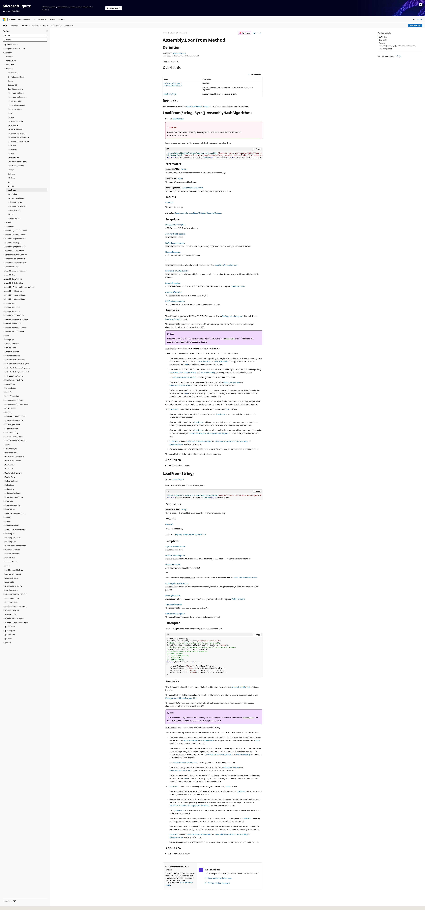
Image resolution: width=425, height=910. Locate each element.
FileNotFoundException (175, 243)
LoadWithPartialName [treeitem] (16, 198)
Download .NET (415, 25)
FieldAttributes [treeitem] (9, 408)
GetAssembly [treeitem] (13, 85)
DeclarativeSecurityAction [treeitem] (13, 376)
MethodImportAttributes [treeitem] (13, 497)
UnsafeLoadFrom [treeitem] (14, 218)
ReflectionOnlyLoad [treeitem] (15, 202)
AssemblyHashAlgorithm (192, 188)
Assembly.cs (178, 119)
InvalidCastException (197, 433)
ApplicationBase (204, 361)
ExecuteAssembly (208, 372)
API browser (180, 33)
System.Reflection (179, 53)
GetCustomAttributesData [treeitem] (17, 97)
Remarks (382, 43)
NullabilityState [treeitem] (10, 542)
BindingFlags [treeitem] (9, 339)
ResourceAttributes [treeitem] (11, 598)
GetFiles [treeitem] (11, 117)
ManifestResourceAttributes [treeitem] (14, 457)
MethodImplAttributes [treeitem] (12, 493)
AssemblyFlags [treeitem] (9, 275)
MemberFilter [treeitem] (9, 465)
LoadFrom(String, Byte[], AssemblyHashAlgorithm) (397, 46)
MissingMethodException (218, 433)
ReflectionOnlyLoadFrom (180, 385)
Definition (383, 37)
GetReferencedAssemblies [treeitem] (17, 162)
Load (186, 364)
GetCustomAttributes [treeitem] (16, 93)
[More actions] (260, 33)
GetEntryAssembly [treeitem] (14, 101)
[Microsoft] (4, 19)
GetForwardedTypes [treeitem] (15, 121)
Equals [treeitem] (10, 81)
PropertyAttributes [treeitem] (11, 578)
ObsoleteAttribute (214, 213)
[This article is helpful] (397, 56)
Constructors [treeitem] (11, 61)
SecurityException (172, 283)
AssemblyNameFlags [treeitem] (12, 307)
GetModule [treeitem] (12, 145)
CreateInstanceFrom (187, 372)
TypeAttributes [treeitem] (9, 626)
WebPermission (238, 286)
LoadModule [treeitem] (12, 194)
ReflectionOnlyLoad (231, 382)
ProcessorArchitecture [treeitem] (12, 574)
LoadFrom (174, 372)
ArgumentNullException (175, 234)
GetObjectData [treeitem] (13, 158)
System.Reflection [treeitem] (10, 45)
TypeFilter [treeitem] (8, 639)
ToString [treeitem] (11, 214)
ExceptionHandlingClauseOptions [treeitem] (16, 404)
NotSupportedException (175, 225)
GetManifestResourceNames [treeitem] (18, 137)
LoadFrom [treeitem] (12, 190)
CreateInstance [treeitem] (13, 73)
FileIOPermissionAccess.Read (199, 441)
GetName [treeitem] (11, 154)
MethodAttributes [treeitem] (11, 481)
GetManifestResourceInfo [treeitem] (17, 133)
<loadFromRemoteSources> (226, 265)
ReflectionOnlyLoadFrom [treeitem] (17, 206)
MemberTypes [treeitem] (9, 477)
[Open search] (414, 19)
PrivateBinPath (221, 361)
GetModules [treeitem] (12, 150)
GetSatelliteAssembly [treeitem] (16, 166)
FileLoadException (172, 252)
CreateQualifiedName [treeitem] (16, 77)
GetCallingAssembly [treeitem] (15, 89)
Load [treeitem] (10, 182)
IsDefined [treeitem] (11, 178)
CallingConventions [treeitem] (11, 344)
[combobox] (25, 35)
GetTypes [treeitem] (11, 174)
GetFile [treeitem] (10, 113)
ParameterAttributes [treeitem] (12, 554)
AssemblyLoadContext (241, 687)
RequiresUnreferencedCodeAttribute (190, 213)
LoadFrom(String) (170, 94)
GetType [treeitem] (11, 170)
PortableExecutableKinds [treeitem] (13, 570)
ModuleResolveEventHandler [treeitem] (15, 529)
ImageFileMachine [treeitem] (11, 428)
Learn (165, 33)
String (183, 169)
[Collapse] (47, 31)
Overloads (382, 40)
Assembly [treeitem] (9, 57)
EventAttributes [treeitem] (10, 388)
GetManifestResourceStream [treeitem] (18, 142)
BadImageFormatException (176, 271)
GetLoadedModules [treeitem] (15, 129)
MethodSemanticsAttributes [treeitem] (14, 513)
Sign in (419, 19)
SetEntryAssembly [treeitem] (14, 210)
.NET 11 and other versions (178, 465)
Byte (180, 178)
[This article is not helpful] (400, 56)
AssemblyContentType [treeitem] (12, 242)
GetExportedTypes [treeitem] (14, 109)
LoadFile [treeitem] (11, 186)
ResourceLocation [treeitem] (10, 602)
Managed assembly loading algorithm (181, 698)
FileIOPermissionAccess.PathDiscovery (231, 441)
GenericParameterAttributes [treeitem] (14, 416)
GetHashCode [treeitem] (13, 125)
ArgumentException (173, 292)
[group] (213, 155)
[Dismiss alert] (420, 4)
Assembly (169, 202)
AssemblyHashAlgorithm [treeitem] (13, 283)
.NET (171, 33)
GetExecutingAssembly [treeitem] (16, 105)
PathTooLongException (175, 301)
